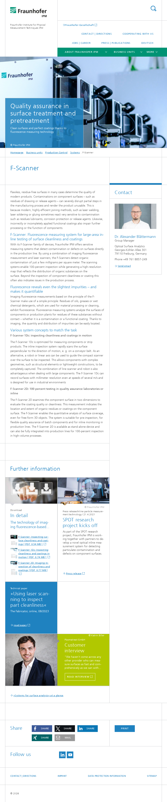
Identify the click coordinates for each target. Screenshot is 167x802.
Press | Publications (115, 43)
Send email (124, 266)
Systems (75, 152)
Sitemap (152, 776)
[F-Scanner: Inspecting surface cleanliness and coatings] (31, 492)
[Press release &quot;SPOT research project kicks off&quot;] (84, 492)
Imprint (62, 776)
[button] (42, 728)
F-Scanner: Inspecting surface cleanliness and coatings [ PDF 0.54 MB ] (33, 540)
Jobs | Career (81, 43)
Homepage (16, 152)
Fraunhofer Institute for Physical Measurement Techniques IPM (28, 26)
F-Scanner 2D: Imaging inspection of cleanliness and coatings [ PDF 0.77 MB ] (34, 566)
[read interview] (33, 660)
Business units (124, 52)
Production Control (56, 152)
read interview (78, 676)
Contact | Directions (96, 33)
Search (153, 8)
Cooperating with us (138, 33)
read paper (20, 625)
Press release (74, 573)
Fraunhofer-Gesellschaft (79, 25)
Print (125, 728)
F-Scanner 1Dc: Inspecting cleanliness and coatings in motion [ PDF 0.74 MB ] (33, 553)
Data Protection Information (107, 776)
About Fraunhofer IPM (81, 52)
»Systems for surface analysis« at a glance (38, 695)
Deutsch (147, 43)
